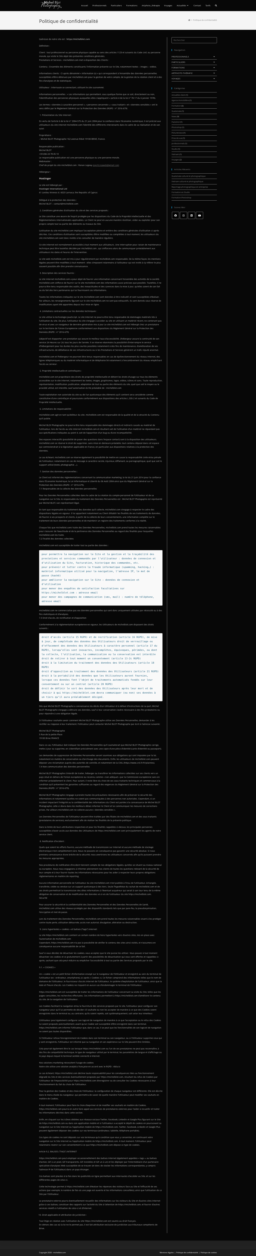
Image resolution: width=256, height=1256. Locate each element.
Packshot (176, 122)
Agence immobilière (180, 100)
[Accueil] (189, 20)
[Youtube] (199, 215)
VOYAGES (176, 78)
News (174, 116)
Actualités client (178, 95)
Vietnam (175, 154)
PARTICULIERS (178, 62)
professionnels (178, 143)
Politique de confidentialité (205, 20)
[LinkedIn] (191, 215)
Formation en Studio (181, 192)
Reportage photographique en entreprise (190, 187)
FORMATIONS (178, 67)
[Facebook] (175, 215)
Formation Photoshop (181, 197)
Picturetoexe (177, 132)
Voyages (175, 159)
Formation (176, 105)
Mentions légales (167, 1252)
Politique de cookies (209, 1252)
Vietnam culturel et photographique (187, 181)
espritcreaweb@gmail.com (106, 165)
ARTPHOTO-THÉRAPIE (182, 73)
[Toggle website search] (216, 5)
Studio (174, 149)
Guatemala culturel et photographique (188, 176)
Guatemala (176, 111)
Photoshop (176, 127)
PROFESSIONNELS (180, 56)
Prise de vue (177, 138)
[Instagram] (183, 215)
